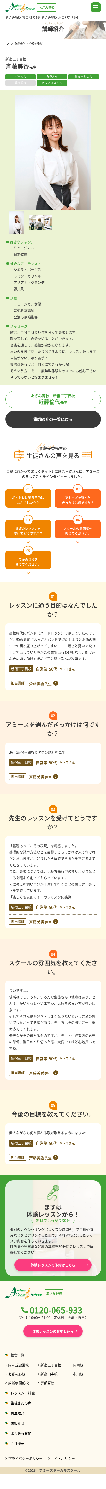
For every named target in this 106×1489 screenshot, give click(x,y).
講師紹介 (20, 43)
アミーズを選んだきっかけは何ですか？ (78, 497)
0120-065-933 (56, 1310)
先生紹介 (17, 1413)
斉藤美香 (40, 683)
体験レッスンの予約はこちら (53, 1481)
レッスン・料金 (23, 1392)
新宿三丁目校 (50, 1364)
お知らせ (17, 1423)
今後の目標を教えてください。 (28, 558)
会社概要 (17, 1443)
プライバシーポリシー (25, 1458)
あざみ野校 (16, 1373)
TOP (7, 43)
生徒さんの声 (21, 1402)
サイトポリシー (63, 1458)
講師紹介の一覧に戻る (53, 419)
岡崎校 (78, 1364)
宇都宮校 (47, 1382)
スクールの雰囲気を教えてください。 (77, 528)
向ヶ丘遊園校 (18, 1364)
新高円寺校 (49, 1373)
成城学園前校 (18, 1382)
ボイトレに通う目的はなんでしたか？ (28, 497)
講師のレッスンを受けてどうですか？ (28, 528)
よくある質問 (21, 1433)
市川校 (78, 1373)
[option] (53, 152)
